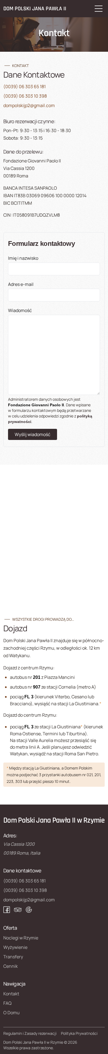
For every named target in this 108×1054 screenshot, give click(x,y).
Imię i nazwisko (23, 258)
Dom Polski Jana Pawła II (34, 8)
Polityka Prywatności (79, 1033)
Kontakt (11, 994)
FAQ (7, 1003)
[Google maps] (28, 909)
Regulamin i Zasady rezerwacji (29, 1033)
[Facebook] (6, 909)
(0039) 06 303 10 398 (25, 96)
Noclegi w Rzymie (20, 938)
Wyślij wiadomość (32, 434)
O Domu (11, 1013)
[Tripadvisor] (18, 910)
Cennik (10, 966)
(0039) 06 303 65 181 (24, 86)
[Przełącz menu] (98, 8)
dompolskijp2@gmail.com (29, 105)
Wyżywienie (15, 947)
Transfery (13, 957)
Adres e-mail (21, 284)
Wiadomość (20, 310)
